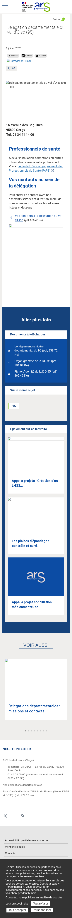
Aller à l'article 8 (47, 731)
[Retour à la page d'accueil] (42, 6)
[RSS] (22, 816)
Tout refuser (40, 903)
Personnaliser (42, 910)
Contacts (10, 853)
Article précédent (3, 731)
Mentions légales (15, 846)
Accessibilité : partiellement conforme (26, 840)
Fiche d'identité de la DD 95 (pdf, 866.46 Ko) (35, 373)
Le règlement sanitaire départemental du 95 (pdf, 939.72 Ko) (36, 350)
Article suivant (69, 731)
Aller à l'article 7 (44, 731)
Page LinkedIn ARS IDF (16, 816)
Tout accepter (17, 910)
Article (56, 19)
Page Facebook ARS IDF (10, 816)
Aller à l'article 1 (26, 731)
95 (14, 68)
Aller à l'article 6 (41, 731)
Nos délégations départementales (22, 784)
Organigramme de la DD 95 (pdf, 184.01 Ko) (35, 363)
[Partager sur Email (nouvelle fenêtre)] (19, 61)
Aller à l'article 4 (35, 731)
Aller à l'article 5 (38, 731)
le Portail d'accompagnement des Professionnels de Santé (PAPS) (36, 168)
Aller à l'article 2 (29, 731)
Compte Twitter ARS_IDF (5, 816)
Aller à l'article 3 (32, 731)
